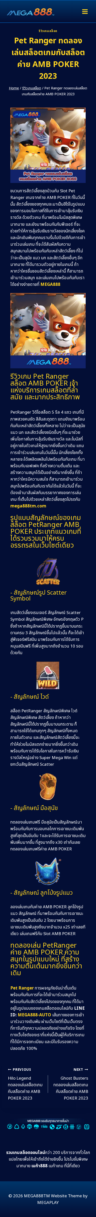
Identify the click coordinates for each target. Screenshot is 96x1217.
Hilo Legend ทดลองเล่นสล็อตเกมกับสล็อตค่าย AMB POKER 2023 (25, 1084)
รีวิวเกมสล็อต (48, 31)
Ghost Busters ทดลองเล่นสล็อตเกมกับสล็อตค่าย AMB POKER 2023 (70, 1084)
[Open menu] (85, 11)
